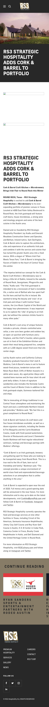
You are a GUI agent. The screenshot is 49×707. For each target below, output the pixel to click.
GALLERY (7, 663)
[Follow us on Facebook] (6, 683)
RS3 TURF (31, 659)
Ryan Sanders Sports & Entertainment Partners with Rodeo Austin (18, 606)
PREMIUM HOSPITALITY (9, 651)
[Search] (9, 6)
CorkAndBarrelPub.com (31, 499)
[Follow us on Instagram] (19, 683)
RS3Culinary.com (25, 548)
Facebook (28, 502)
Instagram (38, 502)
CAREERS (31, 650)
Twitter (10, 505)
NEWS (6, 668)
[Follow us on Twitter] (12, 683)
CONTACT (31, 655)
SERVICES (7, 658)
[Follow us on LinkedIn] (6, 689)
